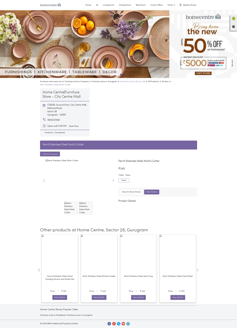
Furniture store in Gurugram (80, 315)
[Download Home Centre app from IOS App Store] (233, 27)
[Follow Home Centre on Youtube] (123, 324)
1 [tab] (116, 74)
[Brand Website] (128, 324)
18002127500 (53, 120)
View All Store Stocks (131, 192)
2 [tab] (120, 74)
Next (113, 180)
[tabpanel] (118, 44)
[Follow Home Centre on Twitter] (118, 324)
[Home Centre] (50, 5)
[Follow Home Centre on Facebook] (109, 324)
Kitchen (165, 82)
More (170, 5)
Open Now (74, 126)
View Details (151, 192)
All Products (153, 82)
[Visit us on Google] (114, 324)
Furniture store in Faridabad (52, 315)
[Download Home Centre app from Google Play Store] (234, 21)
